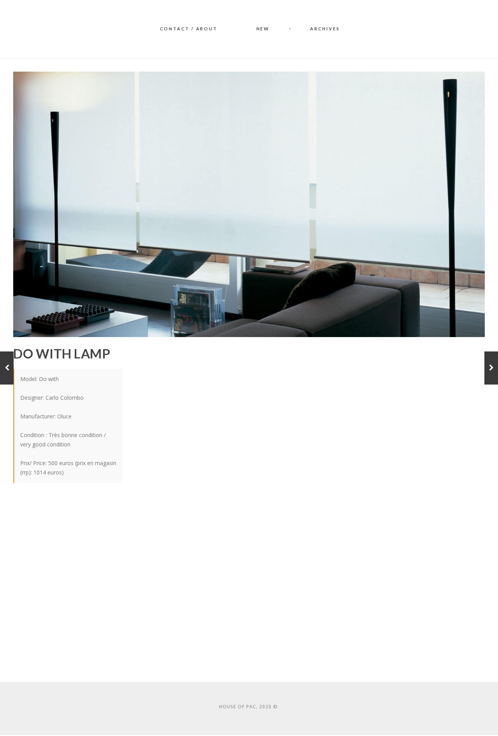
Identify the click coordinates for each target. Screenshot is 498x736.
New (263, 28)
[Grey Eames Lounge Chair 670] (7, 368)
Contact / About (188, 28)
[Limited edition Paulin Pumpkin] (491, 368)
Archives (325, 28)
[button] (176, 505)
